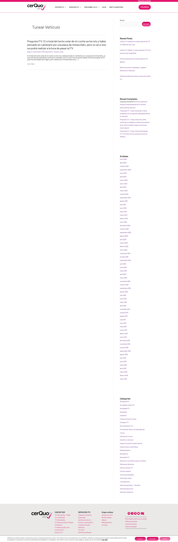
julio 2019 (123, 264)
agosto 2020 (124, 236)
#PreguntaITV (47, 52)
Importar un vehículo (126, 440)
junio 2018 (123, 299)
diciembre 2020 (125, 225)
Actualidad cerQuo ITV (127, 405)
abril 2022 (123, 187)
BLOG (104, 7)
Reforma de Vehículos (127, 464)
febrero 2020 (124, 246)
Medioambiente (125, 450)
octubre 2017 (124, 313)
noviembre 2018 (125, 281)
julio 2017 (123, 320)
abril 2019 (123, 274)
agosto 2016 (124, 354)
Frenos (122, 433)
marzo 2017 (123, 330)
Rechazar (153, 539)
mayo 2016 (123, 365)
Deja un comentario (34, 52)
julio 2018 (123, 295)
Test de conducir (125, 471)
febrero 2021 (124, 218)
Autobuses (123, 412)
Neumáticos (124, 454)
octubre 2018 (124, 285)
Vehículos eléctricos (126, 489)
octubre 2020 (124, 229)
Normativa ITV (124, 457)
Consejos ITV (124, 422)
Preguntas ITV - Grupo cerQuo (129, 111)
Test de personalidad (127, 475)
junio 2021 (123, 208)
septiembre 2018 (125, 288)
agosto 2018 (124, 292)
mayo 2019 (123, 271)
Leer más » (31, 64)
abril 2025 (123, 163)
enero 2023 (123, 184)
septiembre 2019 (125, 260)
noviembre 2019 (125, 253)
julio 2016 (123, 358)
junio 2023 (123, 173)
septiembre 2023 (125, 170)
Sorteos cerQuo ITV (126, 468)
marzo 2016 (123, 372)
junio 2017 (123, 323)
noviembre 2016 (125, 344)
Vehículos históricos (126, 492)
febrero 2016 (124, 375)
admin (122, 108)
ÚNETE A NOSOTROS (116, 7)
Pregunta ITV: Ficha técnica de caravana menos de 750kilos (134, 134)
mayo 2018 (123, 302)
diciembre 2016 (125, 340)
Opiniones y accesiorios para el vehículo (133, 461)
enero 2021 (123, 222)
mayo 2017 (123, 326)
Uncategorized (125, 482)
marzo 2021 (123, 215)
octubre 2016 (124, 347)
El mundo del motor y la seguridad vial (132, 429)
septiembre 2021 (125, 198)
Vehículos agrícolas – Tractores (130, 485)
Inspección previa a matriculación (131, 443)
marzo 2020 (124, 243)
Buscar (122, 20)
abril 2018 (123, 306)
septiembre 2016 (125, 351)
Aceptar (140, 539)
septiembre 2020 (125, 232)
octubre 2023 (124, 166)
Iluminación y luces (126, 436)
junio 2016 (123, 361)
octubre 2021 (124, 194)
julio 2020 (123, 239)
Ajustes (165, 539)
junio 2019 (123, 267)
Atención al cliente (144, 1)
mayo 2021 (123, 211)
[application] (65, 7)
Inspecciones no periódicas (129, 447)
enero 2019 (123, 278)
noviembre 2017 (125, 309)
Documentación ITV (126, 426)
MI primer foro (130, 108)
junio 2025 (123, 159)
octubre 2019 (124, 257)
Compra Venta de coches (128, 419)
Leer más (105, 540)
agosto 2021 (124, 201)
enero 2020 (123, 250)
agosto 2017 (124, 316)
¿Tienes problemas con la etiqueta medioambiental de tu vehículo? (135, 113)
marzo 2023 (124, 180)
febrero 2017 (124, 333)
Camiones (123, 415)
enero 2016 (123, 379)
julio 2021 (123, 204)
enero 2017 (123, 337)
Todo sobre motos (126, 478)
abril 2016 (123, 368)
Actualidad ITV (125, 408)
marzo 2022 (124, 191)
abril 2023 (123, 177)
